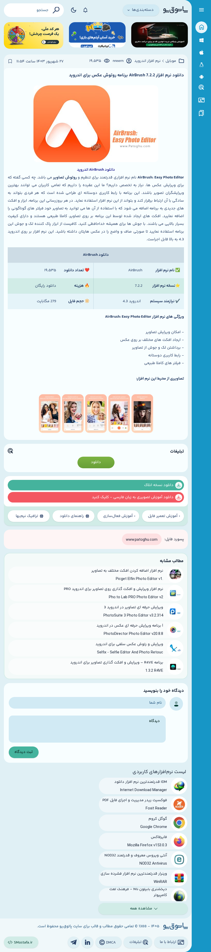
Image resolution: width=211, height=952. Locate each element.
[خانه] (201, 27)
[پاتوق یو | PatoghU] (175, 10)
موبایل (170, 61)
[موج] (159, 35)
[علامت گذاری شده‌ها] (201, 113)
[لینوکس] (201, 65)
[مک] (201, 52)
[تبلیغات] (201, 87)
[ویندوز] (201, 40)
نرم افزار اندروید (147, 61)
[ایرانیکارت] (97, 35)
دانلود (96, 462)
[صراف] (33, 35)
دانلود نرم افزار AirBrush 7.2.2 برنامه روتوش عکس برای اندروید (126, 75)
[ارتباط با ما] (201, 100)
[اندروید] (201, 77)
